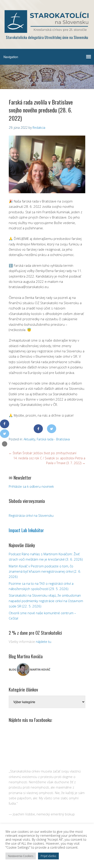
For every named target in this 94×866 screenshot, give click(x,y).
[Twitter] (51, 428)
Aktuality (29, 439)
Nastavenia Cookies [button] (20, 856)
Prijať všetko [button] (48, 856)
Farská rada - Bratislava (53, 439)
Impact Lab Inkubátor (26, 530)
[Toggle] (4, 444)
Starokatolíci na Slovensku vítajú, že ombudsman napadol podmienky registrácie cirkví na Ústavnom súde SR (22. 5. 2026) (46, 600)
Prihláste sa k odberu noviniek (31, 486)
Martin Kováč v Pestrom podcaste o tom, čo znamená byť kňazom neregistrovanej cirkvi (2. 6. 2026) (45, 571)
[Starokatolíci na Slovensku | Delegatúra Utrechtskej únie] (47, 30)
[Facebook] (38, 428)
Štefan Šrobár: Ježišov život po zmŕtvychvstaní (42, 453)
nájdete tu (43, 641)
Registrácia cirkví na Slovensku (31, 515)
